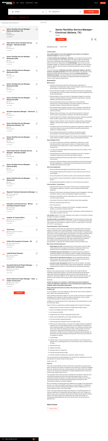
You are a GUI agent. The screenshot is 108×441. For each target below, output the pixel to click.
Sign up (103, 3)
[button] (95, 39)
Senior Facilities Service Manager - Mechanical (19, 179)
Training (22, 3)
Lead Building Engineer (15, 253)
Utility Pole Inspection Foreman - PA (19, 241)
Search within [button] (43, 22)
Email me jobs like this (11, 439)
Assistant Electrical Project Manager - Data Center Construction (20, 266)
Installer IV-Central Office (15, 218)
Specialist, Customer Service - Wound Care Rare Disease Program (20, 205)
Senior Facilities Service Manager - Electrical (19, 138)
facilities (12, 17)
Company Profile (53, 408)
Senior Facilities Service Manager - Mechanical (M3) (19, 58)
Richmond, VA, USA (52, 47)
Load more (19, 293)
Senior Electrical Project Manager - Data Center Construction (21, 280)
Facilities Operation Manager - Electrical (21, 112)
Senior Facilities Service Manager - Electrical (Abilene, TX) (19, 30)
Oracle (57, 35)
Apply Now (61, 39)
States (36, 3)
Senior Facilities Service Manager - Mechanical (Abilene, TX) (19, 124)
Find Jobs (91, 12)
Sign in (96, 3)
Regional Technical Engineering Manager (21, 192)
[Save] (36, 29)
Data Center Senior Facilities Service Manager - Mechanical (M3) (19, 44)
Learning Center (29, 3)
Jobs (17, 3)
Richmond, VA (23, 17)
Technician (10, 230)
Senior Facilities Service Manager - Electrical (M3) (19, 165)
